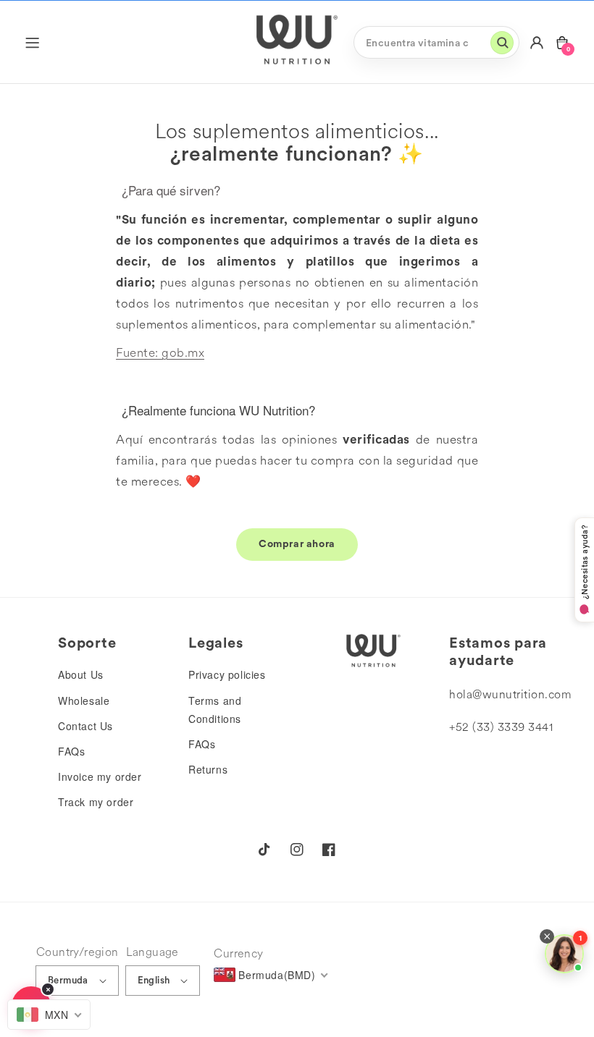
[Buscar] (502, 42)
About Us (81, 674)
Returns (207, 769)
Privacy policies (227, 674)
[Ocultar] (48, 989)
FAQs (71, 751)
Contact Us (85, 726)
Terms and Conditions (214, 709)
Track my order (95, 802)
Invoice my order (100, 776)
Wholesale (83, 700)
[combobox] (436, 42)
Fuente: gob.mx (160, 352)
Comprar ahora (297, 543)
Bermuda (68, 980)
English (154, 980)
